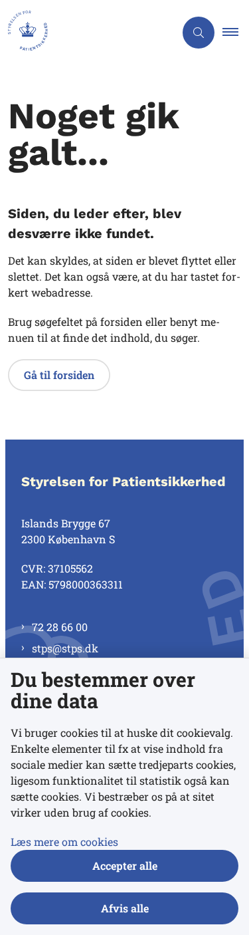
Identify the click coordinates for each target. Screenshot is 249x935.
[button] (235, 33)
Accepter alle (124, 865)
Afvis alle (125, 908)
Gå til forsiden (59, 375)
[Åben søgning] (198, 33)
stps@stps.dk (65, 648)
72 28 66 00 (60, 627)
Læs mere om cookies (64, 842)
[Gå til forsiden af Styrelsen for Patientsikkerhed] (87, 33)
